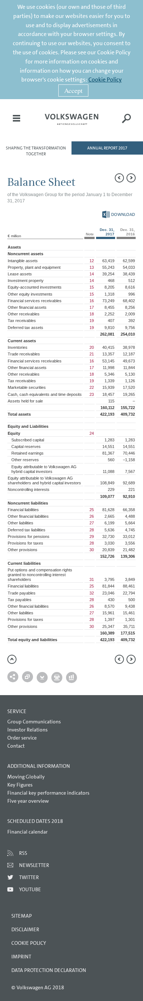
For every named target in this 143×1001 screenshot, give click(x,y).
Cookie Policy (105, 79)
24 (91, 433)
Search (126, 123)
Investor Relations (27, 729)
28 (91, 530)
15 (91, 287)
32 (91, 593)
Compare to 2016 (27, 676)
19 (91, 320)
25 (91, 509)
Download (118, 214)
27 (91, 523)
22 (91, 387)
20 (91, 347)
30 (91, 550)
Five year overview (28, 801)
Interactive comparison (71, 677)
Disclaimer (25, 929)
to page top (11, 659)
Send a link (12, 676)
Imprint (21, 956)
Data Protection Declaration (48, 970)
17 (91, 307)
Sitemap (21, 916)
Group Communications (34, 721)
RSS (23, 853)
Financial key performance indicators (48, 792)
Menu (16, 123)
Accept (73, 90)
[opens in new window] (71, 119)
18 (91, 314)
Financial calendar (27, 831)
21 (91, 354)
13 (91, 267)
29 (91, 536)
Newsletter (34, 865)
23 (91, 394)
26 (91, 516)
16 (91, 301)
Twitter (29, 877)
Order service (22, 737)
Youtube (30, 889)
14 (91, 274)
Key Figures (20, 784)
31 (91, 579)
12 (91, 261)
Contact (16, 745)
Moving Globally (26, 776)
